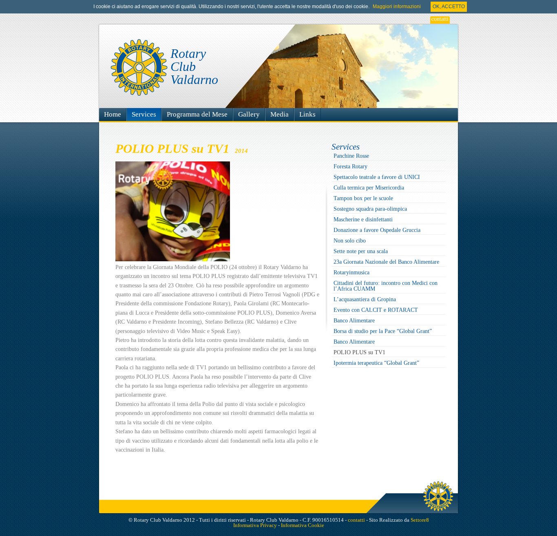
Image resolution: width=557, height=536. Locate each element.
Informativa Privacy (255, 525)
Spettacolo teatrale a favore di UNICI (377, 177)
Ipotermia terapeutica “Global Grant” (376, 363)
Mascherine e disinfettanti (363, 219)
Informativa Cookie (302, 525)
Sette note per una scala (361, 251)
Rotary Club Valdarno (194, 66)
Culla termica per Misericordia (369, 188)
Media (279, 114)
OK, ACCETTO (449, 6)
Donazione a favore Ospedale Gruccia (377, 230)
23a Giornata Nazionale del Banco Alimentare (386, 262)
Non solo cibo (350, 241)
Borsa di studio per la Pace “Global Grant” (383, 331)
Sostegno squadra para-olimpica (370, 209)
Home (112, 114)
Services (144, 114)
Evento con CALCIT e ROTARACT (376, 310)
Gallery (249, 114)
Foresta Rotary (350, 166)
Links (307, 114)
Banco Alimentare (354, 321)
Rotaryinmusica (351, 272)
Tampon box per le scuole (363, 198)
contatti (440, 19)
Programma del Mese (197, 114)
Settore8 (420, 520)
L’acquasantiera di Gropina (365, 299)
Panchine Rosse (351, 156)
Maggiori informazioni (397, 6)
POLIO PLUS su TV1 (359, 352)
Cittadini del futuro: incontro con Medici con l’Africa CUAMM (386, 286)
